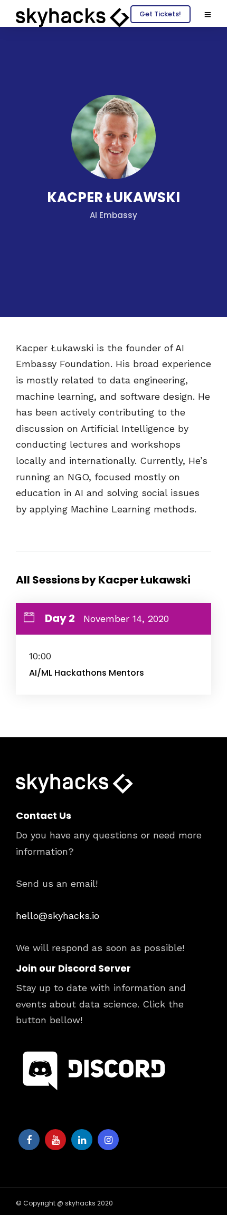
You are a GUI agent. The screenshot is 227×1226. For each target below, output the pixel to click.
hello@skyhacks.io (57, 915)
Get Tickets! (160, 14)
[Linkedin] (81, 1139)
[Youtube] (55, 1139)
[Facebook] (29, 1139)
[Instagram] (108, 1139)
